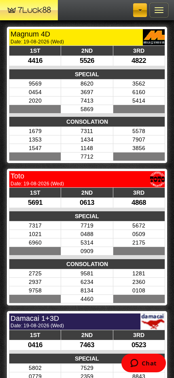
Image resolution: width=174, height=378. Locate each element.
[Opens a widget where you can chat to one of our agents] (143, 364)
